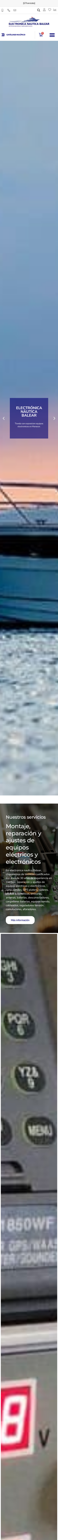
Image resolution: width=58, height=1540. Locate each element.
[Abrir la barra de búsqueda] (38, 10)
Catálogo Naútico (15, 35)
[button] (52, 35)
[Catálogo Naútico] (3, 34)
